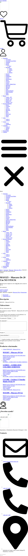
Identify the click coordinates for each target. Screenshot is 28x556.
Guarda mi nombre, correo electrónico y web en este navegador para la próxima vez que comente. (12, 340)
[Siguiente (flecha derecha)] (2, 555)
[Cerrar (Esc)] (4, 554)
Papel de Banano (9, 90)
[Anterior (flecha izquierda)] (0, 555)
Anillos (10, 68)
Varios (7, 116)
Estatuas (7, 75)
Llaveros (8, 81)
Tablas (7, 94)
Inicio (1, 270)
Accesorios (8, 59)
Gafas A (7, 119)
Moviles (7, 88)
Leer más (12, 356)
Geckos (7, 77)
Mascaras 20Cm (17, 270)
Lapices (7, 83)
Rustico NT (8, 101)
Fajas (10, 71)
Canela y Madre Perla (11, 84)
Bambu (7, 64)
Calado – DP (9, 97)
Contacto (5, 132)
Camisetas (5, 125)
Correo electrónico (4, 335)
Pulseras (10, 72)
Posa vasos (8, 114)
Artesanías (5, 58)
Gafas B (7, 120)
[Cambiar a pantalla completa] (2, 554)
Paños (7, 93)
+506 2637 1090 (4, 417)
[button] (14, 163)
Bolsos (7, 105)
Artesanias (5, 270)
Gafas (4, 118)
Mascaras (8, 86)
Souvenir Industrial (7, 103)
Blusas (7, 129)
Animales (8, 62)
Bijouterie (8, 67)
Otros (7, 89)
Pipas (7, 111)
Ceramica (8, 106)
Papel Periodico (9, 92)
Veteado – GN (9, 102)
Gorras (4, 121)
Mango (4, 95)
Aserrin (7, 63)
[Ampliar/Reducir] (0, 554)
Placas (7, 112)
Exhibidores (8, 76)
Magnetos (8, 85)
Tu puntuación (3, 318)
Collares (10, 70)
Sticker (7, 115)
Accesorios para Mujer (11, 61)
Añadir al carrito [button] (14, 371)
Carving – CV (9, 98)
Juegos (7, 80)
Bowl (10, 66)
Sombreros (8, 124)
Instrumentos (9, 79)
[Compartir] (3, 554)
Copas (7, 107)
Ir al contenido (3, 0)
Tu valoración (3, 320)
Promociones (6, 130)
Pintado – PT (9, 99)
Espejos (7, 73)
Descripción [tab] (5, 294)
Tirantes (7, 128)
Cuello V (8, 127)
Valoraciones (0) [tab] (6, 296)
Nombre (2, 332)
